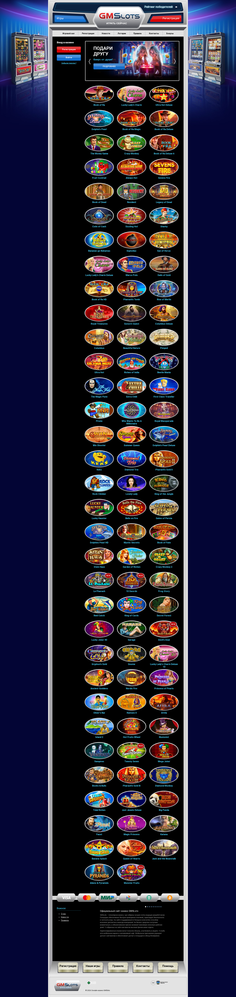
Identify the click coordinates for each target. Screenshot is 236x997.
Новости (65, 917)
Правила (65, 920)
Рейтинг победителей (158, 6)
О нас (63, 914)
